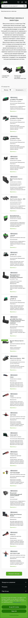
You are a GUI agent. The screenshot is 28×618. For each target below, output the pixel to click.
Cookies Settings (14, 615)
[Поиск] (25, 6)
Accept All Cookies (14, 607)
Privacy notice (17, 602)
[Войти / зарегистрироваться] (22, 2)
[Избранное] (18, 2)
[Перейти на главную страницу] (4, 2)
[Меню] (26, 2)
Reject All (14, 611)
